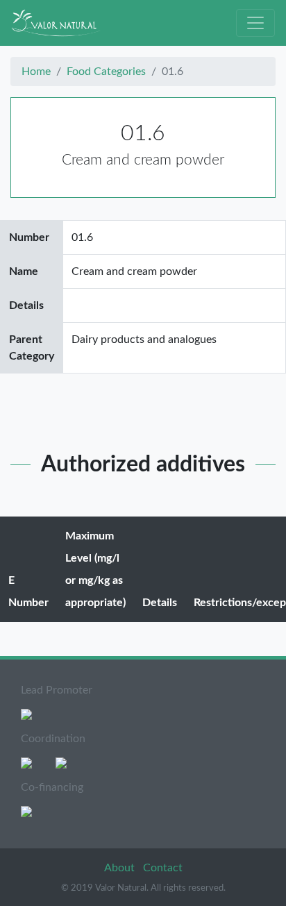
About (120, 867)
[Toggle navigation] (255, 23)
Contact (163, 867)
